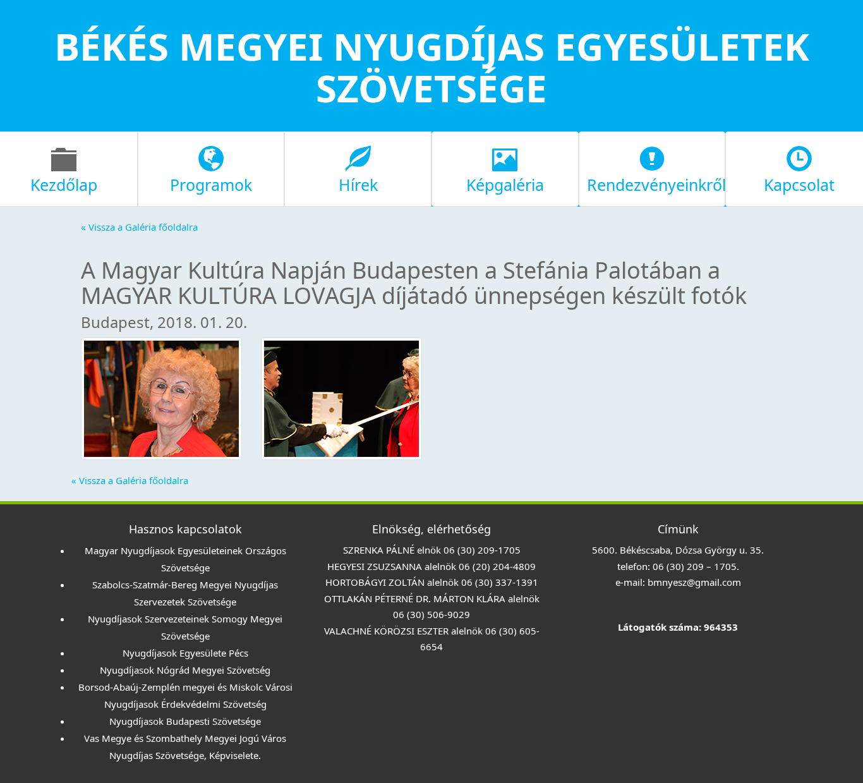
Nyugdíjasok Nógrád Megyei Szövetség (185, 670)
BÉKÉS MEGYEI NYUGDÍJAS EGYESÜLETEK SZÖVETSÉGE (431, 67)
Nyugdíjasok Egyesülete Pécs (185, 652)
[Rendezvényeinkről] (652, 167)
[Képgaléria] (505, 167)
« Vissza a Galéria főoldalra (139, 227)
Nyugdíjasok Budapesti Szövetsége (185, 721)
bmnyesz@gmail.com (694, 582)
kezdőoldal (432, 122)
